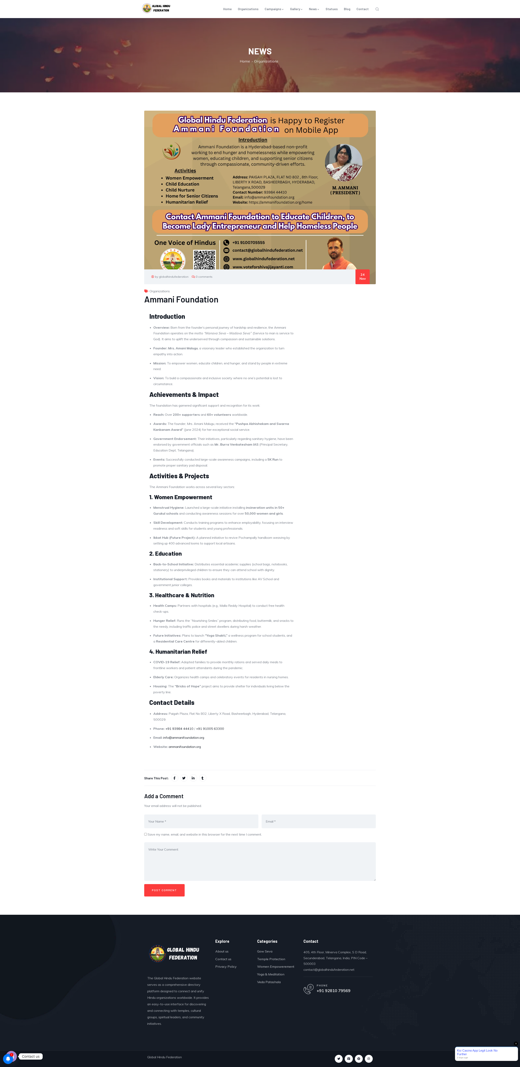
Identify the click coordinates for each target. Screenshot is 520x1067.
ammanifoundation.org (185, 747)
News (313, 9)
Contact (362, 9)
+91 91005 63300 (210, 729)
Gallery (295, 9)
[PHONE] (308, 989)
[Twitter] (339, 1059)
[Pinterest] (359, 1059)
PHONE (322, 985)
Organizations (248, 9)
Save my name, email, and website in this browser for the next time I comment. (205, 834)
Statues (332, 9)
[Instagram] (369, 1059)
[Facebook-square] (349, 1059)
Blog (347, 9)
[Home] (174, 955)
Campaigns (273, 9)
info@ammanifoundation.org (183, 737)
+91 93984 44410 (179, 729)
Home (227, 9)
